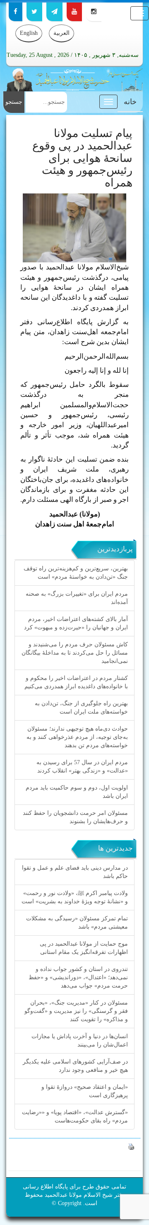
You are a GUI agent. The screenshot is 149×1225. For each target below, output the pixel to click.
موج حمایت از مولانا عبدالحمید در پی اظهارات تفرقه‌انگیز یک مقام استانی (84, 948)
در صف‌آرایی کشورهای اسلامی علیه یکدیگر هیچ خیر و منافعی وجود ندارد (75, 1066)
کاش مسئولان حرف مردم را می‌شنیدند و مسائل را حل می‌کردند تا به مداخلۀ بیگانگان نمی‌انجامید (75, 652)
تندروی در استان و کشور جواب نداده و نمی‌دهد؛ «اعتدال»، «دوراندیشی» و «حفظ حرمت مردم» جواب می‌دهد (78, 977)
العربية (61, 33)
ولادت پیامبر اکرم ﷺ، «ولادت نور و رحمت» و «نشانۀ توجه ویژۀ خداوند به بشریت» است (75, 897)
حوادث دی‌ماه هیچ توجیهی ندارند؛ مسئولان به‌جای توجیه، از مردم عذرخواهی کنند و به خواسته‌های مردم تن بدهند (77, 737)
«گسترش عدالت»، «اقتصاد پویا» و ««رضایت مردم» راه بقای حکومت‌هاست (75, 1116)
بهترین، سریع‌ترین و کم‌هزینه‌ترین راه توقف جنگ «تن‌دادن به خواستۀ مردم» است (76, 572)
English (29, 33)
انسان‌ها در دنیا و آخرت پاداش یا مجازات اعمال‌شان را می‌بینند (79, 1040)
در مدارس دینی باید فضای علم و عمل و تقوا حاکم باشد (75, 872)
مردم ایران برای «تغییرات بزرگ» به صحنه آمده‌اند (77, 598)
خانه (130, 102)
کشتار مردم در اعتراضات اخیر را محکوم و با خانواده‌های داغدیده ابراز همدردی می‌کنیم (76, 682)
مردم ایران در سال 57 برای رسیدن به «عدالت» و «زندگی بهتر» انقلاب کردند (82, 766)
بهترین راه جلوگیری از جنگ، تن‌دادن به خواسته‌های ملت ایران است (81, 707)
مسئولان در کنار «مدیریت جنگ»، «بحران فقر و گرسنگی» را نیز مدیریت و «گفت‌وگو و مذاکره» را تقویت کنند (76, 1011)
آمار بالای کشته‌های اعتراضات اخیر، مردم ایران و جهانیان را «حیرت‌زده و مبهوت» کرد (76, 623)
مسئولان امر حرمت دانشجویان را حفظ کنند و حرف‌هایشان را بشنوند (75, 817)
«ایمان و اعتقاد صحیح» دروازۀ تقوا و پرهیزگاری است (84, 1091)
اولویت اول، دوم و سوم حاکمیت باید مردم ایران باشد (77, 792)
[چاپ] (131, 1145)
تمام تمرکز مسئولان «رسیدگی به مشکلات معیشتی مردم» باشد (77, 922)
